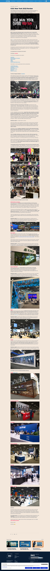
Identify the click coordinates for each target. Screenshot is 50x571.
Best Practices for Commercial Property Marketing (37, 549)
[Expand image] (18, 154)
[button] (14, 1)
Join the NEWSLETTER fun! (34, 556)
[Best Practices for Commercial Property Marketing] (37, 544)
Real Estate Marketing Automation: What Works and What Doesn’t (12, 549)
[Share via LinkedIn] (14, 534)
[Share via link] (16, 534)
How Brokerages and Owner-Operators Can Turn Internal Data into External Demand (24, 549)
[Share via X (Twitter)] (12, 534)
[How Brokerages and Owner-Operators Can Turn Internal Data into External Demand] (25, 544)
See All (42, 539)
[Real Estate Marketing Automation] (12, 544)
